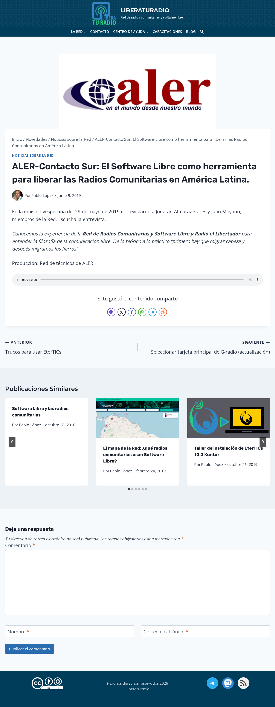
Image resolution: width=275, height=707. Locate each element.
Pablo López (42, 195)
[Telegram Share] (152, 312)
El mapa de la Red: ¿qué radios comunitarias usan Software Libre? (135, 455)
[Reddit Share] (163, 312)
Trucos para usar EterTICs (33, 347)
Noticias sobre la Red (33, 155)
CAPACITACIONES (167, 31)
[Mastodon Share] (111, 312)
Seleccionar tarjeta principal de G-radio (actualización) (210, 347)
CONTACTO (99, 31)
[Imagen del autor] (17, 195)
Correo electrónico (166, 631)
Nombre (18, 631)
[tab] (129, 489)
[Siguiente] (263, 442)
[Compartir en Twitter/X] (122, 312)
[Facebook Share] (132, 312)
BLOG (191, 31)
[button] (202, 31)
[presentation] (137, 418)
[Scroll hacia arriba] (259, 681)
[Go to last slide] (12, 442)
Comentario (20, 545)
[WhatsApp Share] (142, 312)
